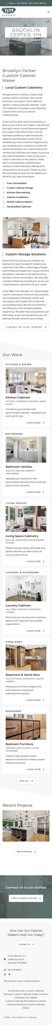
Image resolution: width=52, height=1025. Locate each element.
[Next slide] (44, 825)
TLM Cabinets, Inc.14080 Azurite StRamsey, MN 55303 (17, 959)
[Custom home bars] (26, 670)
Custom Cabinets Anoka (26, 994)
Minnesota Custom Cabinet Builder (22, 981)
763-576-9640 (37, 3)
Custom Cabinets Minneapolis (21, 1001)
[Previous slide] (7, 825)
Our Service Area (16, 991)
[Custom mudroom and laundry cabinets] (26, 601)
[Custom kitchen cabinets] (26, 393)
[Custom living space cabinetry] (26, 532)
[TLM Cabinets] (8, 12)
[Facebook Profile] (5, 974)
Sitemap (32, 1017)
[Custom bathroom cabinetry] (26, 462)
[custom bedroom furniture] (26, 740)
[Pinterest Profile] (9, 974)
